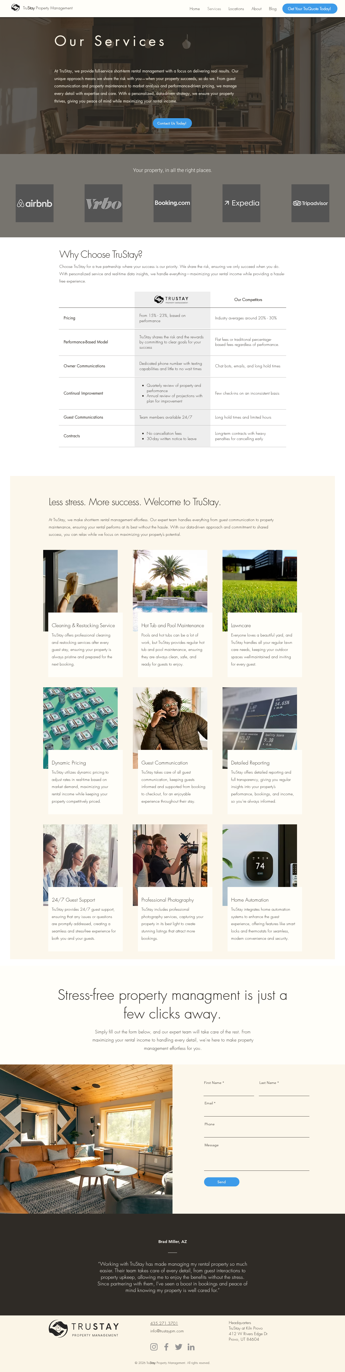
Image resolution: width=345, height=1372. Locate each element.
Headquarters (240, 1322)
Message (212, 1145)
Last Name (267, 1082)
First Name (212, 1082)
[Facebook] (166, 1347)
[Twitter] (179, 1347)
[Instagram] (154, 1347)
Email (209, 1103)
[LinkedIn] (191, 1347)
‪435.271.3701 (164, 1323)
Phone (210, 1124)
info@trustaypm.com (167, 1331)
